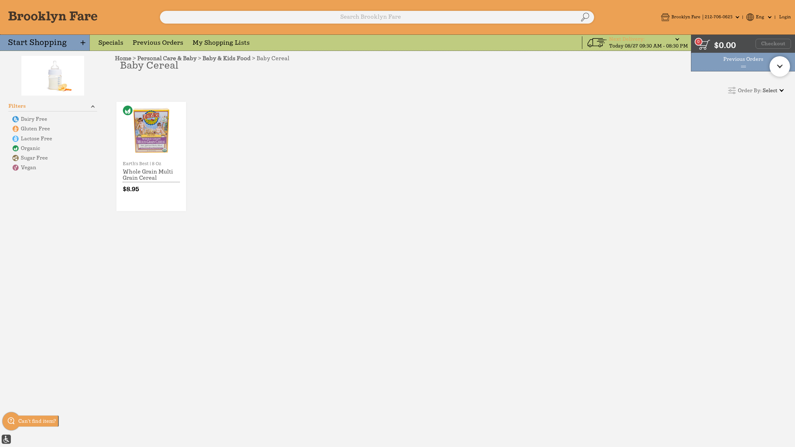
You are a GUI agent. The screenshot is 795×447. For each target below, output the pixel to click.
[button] (700, 17)
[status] (704, 45)
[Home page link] (53, 17)
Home (123, 58)
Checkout (773, 43)
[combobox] (377, 17)
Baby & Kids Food (226, 58)
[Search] (585, 17)
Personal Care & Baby (167, 58)
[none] (151, 156)
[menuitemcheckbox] (52, 119)
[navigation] (45, 43)
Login (785, 17)
